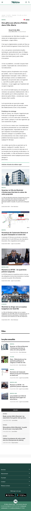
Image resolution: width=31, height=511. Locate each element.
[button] (2, 2)
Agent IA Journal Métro (15, 243)
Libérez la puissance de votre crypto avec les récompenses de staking (14, 439)
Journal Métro (14, 420)
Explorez (15, 410)
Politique (12, 356)
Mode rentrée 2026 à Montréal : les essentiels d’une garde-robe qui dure (14, 417)
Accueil (3, 15)
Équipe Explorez (15, 442)
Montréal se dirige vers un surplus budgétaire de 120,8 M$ (14, 308)
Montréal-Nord (5, 267)
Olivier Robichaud (14, 206)
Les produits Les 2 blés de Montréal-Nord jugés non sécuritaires (18, 397)
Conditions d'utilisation (15, 508)
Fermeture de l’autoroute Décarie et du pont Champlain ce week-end (15, 233)
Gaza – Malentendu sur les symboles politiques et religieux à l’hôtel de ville (18, 360)
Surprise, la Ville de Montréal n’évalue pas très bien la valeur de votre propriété (14, 192)
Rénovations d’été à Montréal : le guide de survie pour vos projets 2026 (15, 428)
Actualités (4, 304)
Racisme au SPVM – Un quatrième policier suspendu (14, 270)
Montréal (14, 15)
